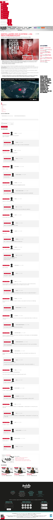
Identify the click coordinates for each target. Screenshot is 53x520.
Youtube (43, 27)
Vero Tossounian (44, 92)
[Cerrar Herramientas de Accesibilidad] (4, 2)
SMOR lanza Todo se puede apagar (19, 458)
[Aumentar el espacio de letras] (11, 25)
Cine (49, 78)
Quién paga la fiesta (43, 88)
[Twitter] (1, 103)
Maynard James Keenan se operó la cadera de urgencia (22, 459)
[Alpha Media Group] (2, 516)
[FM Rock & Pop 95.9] (3, 28)
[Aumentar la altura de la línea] (10, 23)
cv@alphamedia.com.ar (42, 516)
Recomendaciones (42, 89)
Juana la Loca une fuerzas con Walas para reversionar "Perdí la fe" (46, 58)
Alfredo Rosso (42, 77)
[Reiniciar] (1, 2)
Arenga (46, 77)
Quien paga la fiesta (22, 493)
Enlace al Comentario (6, 133)
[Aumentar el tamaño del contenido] (11, 20)
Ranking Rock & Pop (9, 475)
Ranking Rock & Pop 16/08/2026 (17, 474)
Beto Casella (42, 78)
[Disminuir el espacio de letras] (9, 25)
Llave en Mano (47, 81)
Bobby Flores (46, 78)
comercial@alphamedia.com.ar (27, 516)
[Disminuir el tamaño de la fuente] (8, 21)
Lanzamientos (42, 81)
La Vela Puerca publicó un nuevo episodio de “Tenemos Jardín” (23, 460)
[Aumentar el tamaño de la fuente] (11, 21)
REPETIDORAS (13, 493)
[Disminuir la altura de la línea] (8, 23)
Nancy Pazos (47, 85)
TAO (41, 92)
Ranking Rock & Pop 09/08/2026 (30, 474)
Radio (35, 27)
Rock (47, 89)
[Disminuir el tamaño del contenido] (8, 20)
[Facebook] (1, 104)
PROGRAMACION (12, 492)
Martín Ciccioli (42, 84)
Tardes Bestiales (22, 494)
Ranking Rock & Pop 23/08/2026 (5, 474)
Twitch (39, 27)
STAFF (13, 494)
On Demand (3, 467)
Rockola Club (22, 496)
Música (46, 84)
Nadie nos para (42, 85)
